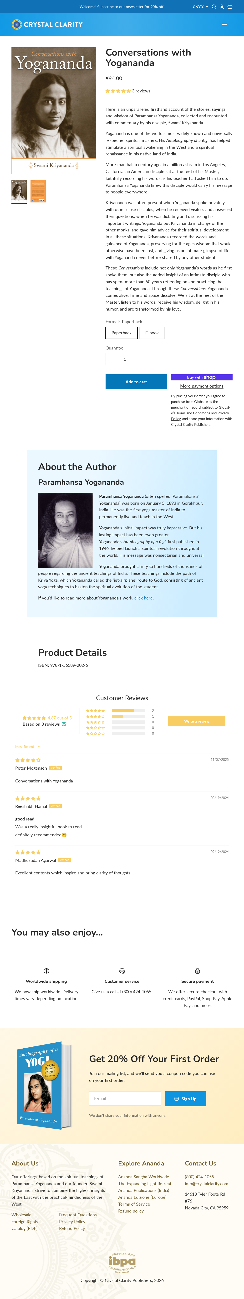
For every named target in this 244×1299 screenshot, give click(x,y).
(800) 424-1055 (199, 1176)
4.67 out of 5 (60, 717)
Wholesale (21, 1214)
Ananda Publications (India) (143, 1190)
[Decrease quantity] (113, 359)
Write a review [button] (196, 721)
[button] (119, 90)
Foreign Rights (24, 1221)
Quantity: (114, 347)
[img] (28, 760)
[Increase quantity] (137, 359)
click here (143, 597)
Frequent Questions (78, 1214)
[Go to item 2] (38, 192)
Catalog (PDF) (24, 1228)
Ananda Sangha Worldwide (143, 1176)
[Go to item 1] (19, 192)
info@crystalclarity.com (206, 1183)
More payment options (202, 385)
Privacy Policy (72, 1221)
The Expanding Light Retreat (144, 1183)
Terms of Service (134, 1204)
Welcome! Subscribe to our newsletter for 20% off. (122, 6)
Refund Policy (72, 1228)
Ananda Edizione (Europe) (142, 1197)
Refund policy (131, 1210)
